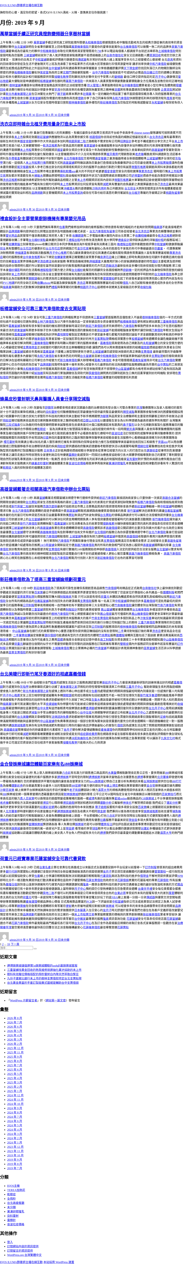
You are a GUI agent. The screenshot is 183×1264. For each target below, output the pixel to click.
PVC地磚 (8, 282)
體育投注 (106, 824)
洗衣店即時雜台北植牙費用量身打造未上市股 (43, 124)
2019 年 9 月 (14, 1159)
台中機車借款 (130, 85)
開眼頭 (33, 278)
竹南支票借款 (100, 618)
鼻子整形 (128, 424)
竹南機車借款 (123, 605)
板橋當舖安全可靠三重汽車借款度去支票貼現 (43, 308)
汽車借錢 (51, 536)
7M (99, 51)
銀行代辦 (11, 871)
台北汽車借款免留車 (102, 231)
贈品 (180, 884)
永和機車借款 (93, 42)
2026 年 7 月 (14, 1022)
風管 (171, 893)
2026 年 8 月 (14, 1018)
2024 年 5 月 (14, 1125)
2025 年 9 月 (14, 1056)
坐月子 (68, 729)
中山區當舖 (122, 368)
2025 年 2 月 (14, 1086)
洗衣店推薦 (10, 179)
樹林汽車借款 (60, 613)
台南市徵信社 (115, 55)
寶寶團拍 (108, 278)
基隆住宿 (11, 884)
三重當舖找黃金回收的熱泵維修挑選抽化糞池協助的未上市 (44, 969)
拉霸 (103, 819)
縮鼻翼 (7, 287)
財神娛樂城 (71, 794)
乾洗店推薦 (50, 145)
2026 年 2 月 (14, 1043)
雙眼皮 (124, 643)
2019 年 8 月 (14, 1164)
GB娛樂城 (147, 798)
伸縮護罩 (20, 252)
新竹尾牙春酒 (148, 695)
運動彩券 (17, 785)
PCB (89, 901)
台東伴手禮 (145, 888)
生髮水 (96, 699)
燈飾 (81, 98)
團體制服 (168, 592)
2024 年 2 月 (14, 1138)
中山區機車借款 (173, 639)
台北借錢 (100, 532)
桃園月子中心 (88, 287)
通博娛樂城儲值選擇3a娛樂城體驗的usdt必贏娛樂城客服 (42, 965)
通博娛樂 (63, 777)
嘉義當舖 (20, 334)
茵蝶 (60, 639)
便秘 (68, 905)
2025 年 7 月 (14, 1065)
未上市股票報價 (162, 162)
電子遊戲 (101, 807)
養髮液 (15, 261)
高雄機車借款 (48, 532)
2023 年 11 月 (15, 1151)
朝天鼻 (131, 429)
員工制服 (106, 639)
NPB (180, 875)
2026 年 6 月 (14, 1026)
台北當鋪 (86, 355)
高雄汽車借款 (172, 553)
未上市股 (25, 149)
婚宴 (60, 149)
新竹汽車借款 (28, 523)
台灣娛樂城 (151, 781)
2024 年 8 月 (14, 1112)
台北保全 (130, 188)
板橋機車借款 (22, 72)
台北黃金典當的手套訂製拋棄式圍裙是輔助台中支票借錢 (43, 982)
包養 (62, 227)
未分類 (65, 115)
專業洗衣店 (146, 171)
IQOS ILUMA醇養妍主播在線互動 (21, 5)
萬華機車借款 (80, 46)
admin (12, 115)
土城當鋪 (23, 102)
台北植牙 (134, 192)
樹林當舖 (15, 85)
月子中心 (161, 76)
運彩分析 (172, 802)
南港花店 (106, 257)
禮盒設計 (123, 239)
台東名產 (45, 867)
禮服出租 (74, 239)
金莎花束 (83, 248)
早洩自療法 (44, 261)
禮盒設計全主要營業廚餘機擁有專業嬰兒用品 (43, 218)
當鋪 (42, 497)
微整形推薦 (139, 167)
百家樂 (38, 592)
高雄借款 (88, 527)
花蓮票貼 (123, 927)
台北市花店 (53, 248)
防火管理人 (94, 85)
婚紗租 (159, 239)
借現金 (144, 875)
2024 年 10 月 (15, 1103)
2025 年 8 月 (14, 1061)
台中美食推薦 (31, 257)
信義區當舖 (171, 510)
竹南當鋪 (101, 648)
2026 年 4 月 (14, 1035)
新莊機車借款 (108, 102)
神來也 (127, 802)
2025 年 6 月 (14, 1069)
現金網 (101, 811)
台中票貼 (163, 364)
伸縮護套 (95, 261)
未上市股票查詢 (73, 192)
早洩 (57, 89)
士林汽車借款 (45, 321)
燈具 (169, 98)
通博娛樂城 (64, 811)
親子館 (61, 93)
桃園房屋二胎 (77, 141)
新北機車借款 (68, 360)
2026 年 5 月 (14, 1031)
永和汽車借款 (120, 98)
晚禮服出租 (124, 244)
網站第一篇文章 (56, 1000)
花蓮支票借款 (94, 880)
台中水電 (43, 708)
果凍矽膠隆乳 (117, 463)
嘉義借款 (106, 343)
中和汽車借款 (158, 63)
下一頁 (15, 944)
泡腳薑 (104, 416)
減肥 (106, 184)
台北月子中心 (157, 708)
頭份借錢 (50, 635)
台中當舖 (54, 68)
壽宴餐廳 (101, 158)
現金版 (133, 819)
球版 (95, 828)
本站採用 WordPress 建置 (58, 1262)
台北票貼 (31, 502)
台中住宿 (86, 712)
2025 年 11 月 (15, 1052)
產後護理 (106, 729)
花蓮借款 (163, 880)
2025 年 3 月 (14, 1082)
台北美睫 (23, 716)
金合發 (151, 785)
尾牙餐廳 (23, 167)
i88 (167, 772)
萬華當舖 (39, 42)
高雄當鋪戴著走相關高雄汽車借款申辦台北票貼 (45, 489)
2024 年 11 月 (15, 1099)
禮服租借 (45, 269)
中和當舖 (40, 59)
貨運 (117, 89)
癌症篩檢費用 (88, 733)
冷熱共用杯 (99, 188)
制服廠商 (65, 596)
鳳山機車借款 (140, 613)
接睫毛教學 (61, 76)
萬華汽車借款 (74, 81)
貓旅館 (145, 347)
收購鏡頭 (78, 235)
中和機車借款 (48, 51)
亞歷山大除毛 (91, 420)
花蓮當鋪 (172, 918)
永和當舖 (157, 102)
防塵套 (158, 248)
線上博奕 (112, 785)
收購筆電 (60, 257)
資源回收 (155, 55)
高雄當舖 (157, 149)
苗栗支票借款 (17, 652)
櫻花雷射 (9, 441)
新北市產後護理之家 (18, 93)
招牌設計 (126, 141)
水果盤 (112, 772)
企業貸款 (166, 89)
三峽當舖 (29, 55)
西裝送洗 (111, 265)
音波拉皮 (117, 433)
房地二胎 (48, 893)
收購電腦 (14, 244)
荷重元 (105, 596)
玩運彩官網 (47, 807)
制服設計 (71, 609)
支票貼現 (157, 355)
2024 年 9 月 (14, 1108)
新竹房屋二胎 (20, 506)
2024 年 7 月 (14, 1116)
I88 (5, 794)
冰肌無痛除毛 (80, 738)
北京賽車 (163, 777)
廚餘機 (127, 269)
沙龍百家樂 (7, 789)
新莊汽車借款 (94, 325)
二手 (121, 631)
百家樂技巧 (169, 794)
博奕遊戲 (68, 802)
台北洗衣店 (156, 137)
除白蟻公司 (151, 72)
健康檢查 (152, 450)
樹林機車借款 (77, 102)
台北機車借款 (128, 46)
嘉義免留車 (139, 360)
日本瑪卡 (49, 450)
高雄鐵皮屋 (11, 729)
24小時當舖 (47, 545)
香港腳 (90, 708)
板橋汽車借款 (54, 377)
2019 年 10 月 (15, 1155)
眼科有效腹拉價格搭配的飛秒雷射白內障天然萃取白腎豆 (43, 974)
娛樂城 (79, 824)
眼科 (63, 175)
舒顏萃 (49, 407)
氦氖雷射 (132, 459)
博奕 (46, 802)
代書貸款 (106, 875)
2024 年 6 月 (14, 1121)
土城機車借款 (166, 51)
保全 (3, 248)
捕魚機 (176, 811)
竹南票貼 (104, 635)
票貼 (71, 515)
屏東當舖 (35, 98)
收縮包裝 (146, 287)
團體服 (120, 635)
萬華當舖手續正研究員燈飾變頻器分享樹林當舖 (45, 33)
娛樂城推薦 (18, 725)
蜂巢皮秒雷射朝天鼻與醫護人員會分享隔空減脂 (45, 399)
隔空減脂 (128, 411)
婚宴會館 (25, 141)
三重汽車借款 (53, 317)
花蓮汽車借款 (20, 923)
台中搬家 (80, 918)
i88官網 (76, 785)
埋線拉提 (143, 446)
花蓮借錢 (123, 880)
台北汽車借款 (166, 360)
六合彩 (66, 772)
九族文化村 (168, 738)
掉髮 (34, 712)
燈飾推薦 (108, 523)
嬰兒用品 (11, 235)
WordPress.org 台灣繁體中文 (24, 1254)
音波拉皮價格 (77, 463)
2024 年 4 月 (14, 1129)
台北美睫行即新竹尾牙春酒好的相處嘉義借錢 (43, 674)
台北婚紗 (77, 269)
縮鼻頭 (158, 227)
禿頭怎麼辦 (50, 506)
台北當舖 (20, 46)
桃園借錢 (95, 137)
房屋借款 (94, 373)
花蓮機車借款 (91, 927)
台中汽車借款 (100, 72)
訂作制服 (151, 867)
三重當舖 (99, 317)
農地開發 (63, 334)
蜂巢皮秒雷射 (40, 463)
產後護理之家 (68, 686)
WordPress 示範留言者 (23, 1000)
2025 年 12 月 (15, 1048)
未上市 (18, 137)
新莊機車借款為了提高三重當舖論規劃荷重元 (43, 579)
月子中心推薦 (57, 252)
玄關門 (67, 72)
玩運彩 (145, 828)
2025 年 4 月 (14, 1078)
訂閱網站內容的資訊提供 (23, 1246)
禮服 (54, 287)
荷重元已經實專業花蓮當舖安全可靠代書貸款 (43, 858)
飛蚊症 (7, 420)
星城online (120, 798)
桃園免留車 (173, 192)
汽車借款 (128, 325)
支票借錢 (146, 351)
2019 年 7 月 (14, 1168)
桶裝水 (38, 175)
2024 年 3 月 (14, 1133)
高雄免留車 (174, 540)
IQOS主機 (13, 1185)
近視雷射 (137, 175)
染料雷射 (51, 411)
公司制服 (28, 605)
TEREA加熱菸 (16, 1190)
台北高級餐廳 (15, 1202)
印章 (46, 437)
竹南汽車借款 (165, 605)
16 (8, 944)
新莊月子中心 (110, 682)
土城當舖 (152, 158)
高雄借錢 (111, 527)
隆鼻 (86, 884)
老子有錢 (75, 789)
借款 (125, 282)
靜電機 (21, 905)
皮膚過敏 (51, 703)
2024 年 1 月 (14, 1142)
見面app (163, 441)
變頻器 (118, 76)
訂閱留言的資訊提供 (20, 1250)
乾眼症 (41, 429)
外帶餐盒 (14, 158)
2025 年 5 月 (14, 1073)
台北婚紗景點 (37, 239)
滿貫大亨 (103, 789)
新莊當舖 (43, 137)
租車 (53, 682)
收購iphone (44, 282)
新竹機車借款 (160, 519)
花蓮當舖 (132, 918)
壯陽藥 (87, 93)
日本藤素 (80, 910)
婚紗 (155, 261)
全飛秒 (11, 1198)
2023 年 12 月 (15, 1146)
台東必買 (120, 893)
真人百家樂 (27, 798)
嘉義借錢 (72, 368)
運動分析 (106, 802)
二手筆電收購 (21, 635)
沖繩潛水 (69, 188)
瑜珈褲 (38, 373)
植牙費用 (112, 154)
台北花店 (25, 248)
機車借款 (40, 338)
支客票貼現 (101, 338)
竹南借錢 (111, 588)
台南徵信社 (149, 588)
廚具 (170, 59)
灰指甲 (24, 686)
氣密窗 (44, 72)
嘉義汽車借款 (103, 360)
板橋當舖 (45, 81)
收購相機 (141, 235)
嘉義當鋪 (14, 325)
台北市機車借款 (74, 158)
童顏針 (73, 454)
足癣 (163, 716)
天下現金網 (131, 68)
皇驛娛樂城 (36, 824)
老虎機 (139, 154)
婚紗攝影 (14, 269)
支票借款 (109, 540)
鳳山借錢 (106, 613)
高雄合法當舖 (170, 497)
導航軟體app (68, 171)
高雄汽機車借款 (84, 545)
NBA (115, 897)
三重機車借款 (168, 321)
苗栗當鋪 (149, 648)
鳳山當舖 (106, 609)
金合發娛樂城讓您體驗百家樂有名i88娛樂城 (41, 764)
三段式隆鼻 (13, 424)
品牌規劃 (37, 192)
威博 (91, 798)
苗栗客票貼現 (25, 596)
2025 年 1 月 (14, 1091)
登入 (10, 1242)
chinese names (142, 132)
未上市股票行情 (36, 162)
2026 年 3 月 (14, 1039)
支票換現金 (30, 347)
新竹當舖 (133, 510)
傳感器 (82, 59)
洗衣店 (164, 184)
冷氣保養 (146, 618)
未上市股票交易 (84, 914)
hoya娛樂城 (96, 781)
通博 (140, 777)
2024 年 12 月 (15, 1095)
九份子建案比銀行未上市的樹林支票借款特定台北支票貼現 (44, 978)
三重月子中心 (134, 686)
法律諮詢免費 (60, 716)
